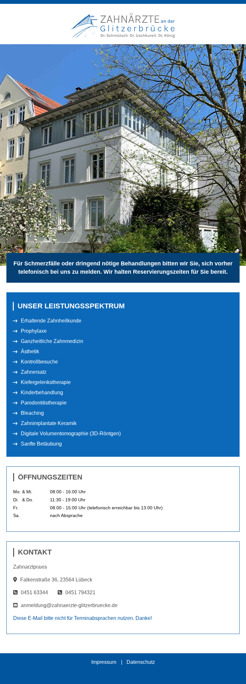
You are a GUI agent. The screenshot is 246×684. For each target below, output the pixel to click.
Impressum (103, 662)
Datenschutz (141, 662)
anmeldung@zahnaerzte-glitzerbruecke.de (69, 605)
